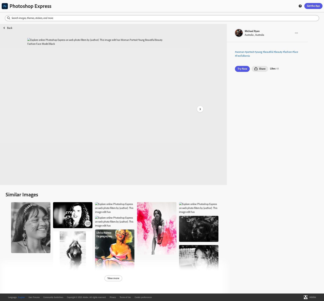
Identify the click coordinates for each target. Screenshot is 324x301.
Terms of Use (125, 297)
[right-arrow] (200, 109)
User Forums (34, 297)
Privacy (113, 297)
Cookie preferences (143, 297)
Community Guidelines (53, 297)
